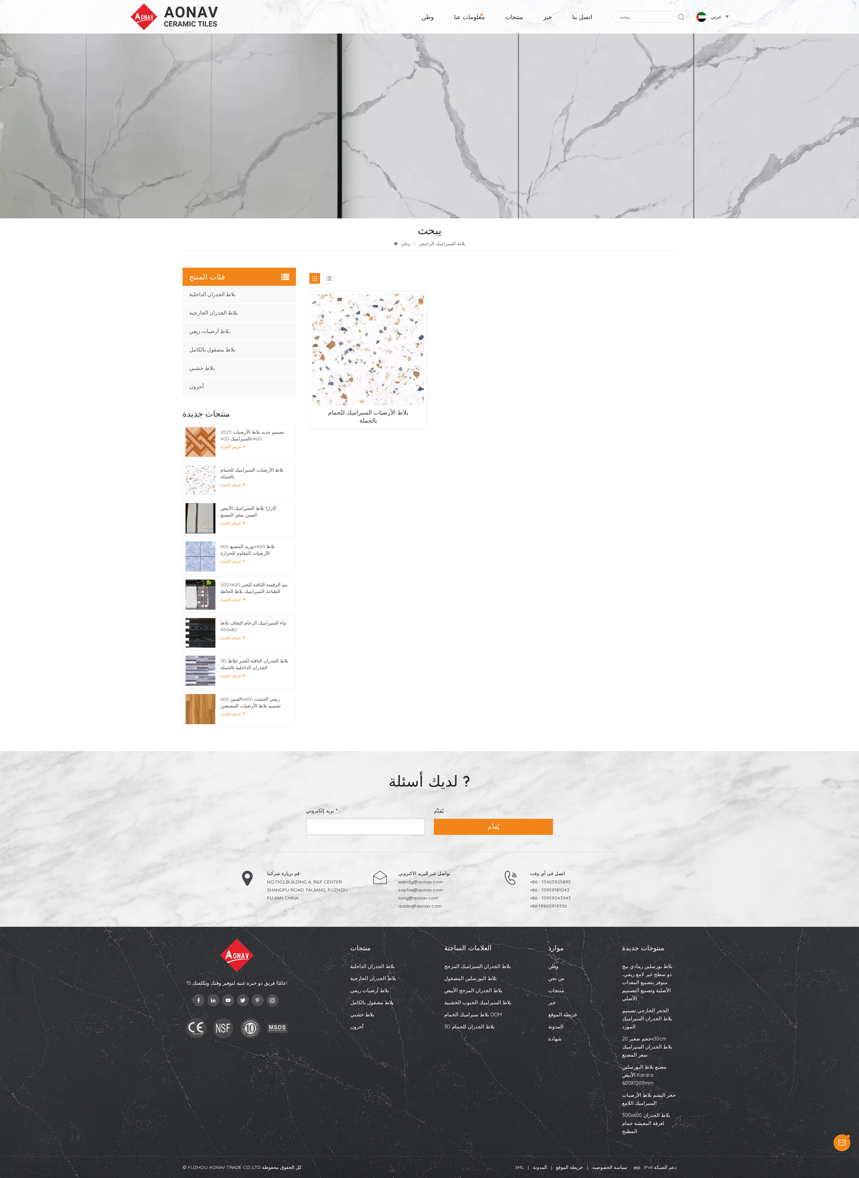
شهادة (555, 1038)
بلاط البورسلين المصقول (470, 978)
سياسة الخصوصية (609, 1167)
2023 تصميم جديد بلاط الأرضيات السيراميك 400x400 (252, 435)
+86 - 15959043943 (550, 898)
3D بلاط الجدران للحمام (469, 1026)
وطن (427, 16)
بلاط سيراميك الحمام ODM (473, 1014)
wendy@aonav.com (420, 882)
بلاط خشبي (201, 368)
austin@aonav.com (420, 906)
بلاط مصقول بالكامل (212, 350)
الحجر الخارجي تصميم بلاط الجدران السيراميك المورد (647, 1018)
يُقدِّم (493, 826)
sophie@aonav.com (420, 890)
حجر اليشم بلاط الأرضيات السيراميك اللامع (649, 1099)
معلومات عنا (469, 16)
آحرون (196, 386)
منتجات (514, 16)
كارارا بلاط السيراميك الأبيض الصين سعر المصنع (248, 511)
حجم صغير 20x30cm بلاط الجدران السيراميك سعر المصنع (647, 1046)
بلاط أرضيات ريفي (209, 331)
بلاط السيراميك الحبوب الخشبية (477, 1002)
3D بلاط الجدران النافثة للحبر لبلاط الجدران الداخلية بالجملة (254, 664)
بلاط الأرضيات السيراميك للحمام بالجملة (368, 416)
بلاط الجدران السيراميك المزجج (477, 966)
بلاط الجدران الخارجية (213, 313)
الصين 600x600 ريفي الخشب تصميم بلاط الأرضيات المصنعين (250, 702)
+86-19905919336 (548, 906)
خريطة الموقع (562, 1014)
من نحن (556, 978)
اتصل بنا (582, 16)
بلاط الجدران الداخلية (212, 294)
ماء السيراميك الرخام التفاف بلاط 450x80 (253, 626)
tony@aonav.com (418, 898)
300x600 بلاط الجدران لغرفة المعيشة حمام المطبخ (646, 1123)
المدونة (555, 1026)
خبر (547, 16)
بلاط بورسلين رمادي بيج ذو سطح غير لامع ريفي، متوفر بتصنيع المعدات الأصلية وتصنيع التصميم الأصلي (647, 982)
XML (519, 1167)
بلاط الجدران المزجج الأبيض (473, 990)
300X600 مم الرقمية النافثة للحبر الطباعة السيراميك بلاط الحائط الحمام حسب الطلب (254, 588)
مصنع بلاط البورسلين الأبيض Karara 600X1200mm (644, 1075)
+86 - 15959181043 (549, 890)
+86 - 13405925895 (550, 882)
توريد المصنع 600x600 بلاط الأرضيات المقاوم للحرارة (247, 549)
